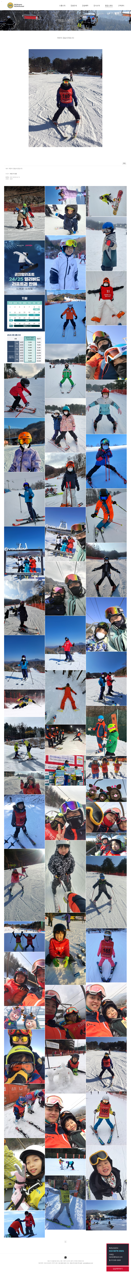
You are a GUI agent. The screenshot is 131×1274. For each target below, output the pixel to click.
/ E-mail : (76, 1263)
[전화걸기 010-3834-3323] (65, 1257)
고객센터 (121, 5)
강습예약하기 (118, 1269)
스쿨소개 (62, 5)
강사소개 (97, 5)
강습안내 (74, 5)
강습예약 (85, 5)
